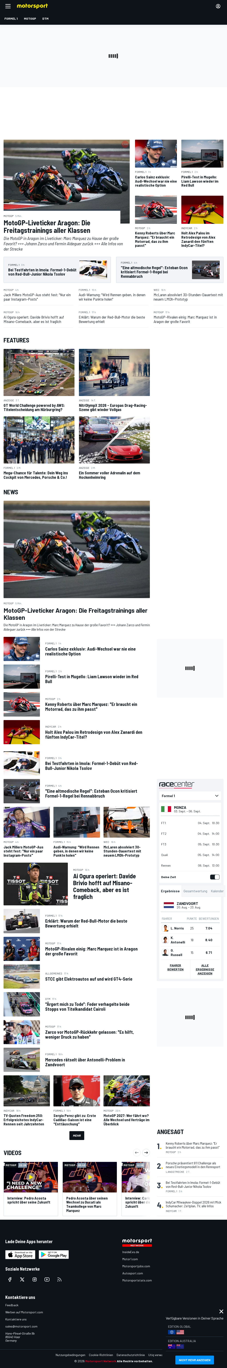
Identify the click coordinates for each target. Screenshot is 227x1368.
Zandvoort (187, 903)
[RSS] (59, 1279)
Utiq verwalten (158, 1355)
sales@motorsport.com (21, 1326)
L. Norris (177, 928)
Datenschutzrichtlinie (131, 1355)
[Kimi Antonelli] (165, 939)
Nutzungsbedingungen (70, 1355)
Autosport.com (132, 1273)
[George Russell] (165, 952)
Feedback (11, 1305)
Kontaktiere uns (16, 1319)
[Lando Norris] (165, 928)
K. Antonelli (178, 940)
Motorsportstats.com (137, 1280)
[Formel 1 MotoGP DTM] (190, 795)
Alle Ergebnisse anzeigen (205, 969)
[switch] (214, 877)
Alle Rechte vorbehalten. (135, 1361)
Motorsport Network (100, 1361)
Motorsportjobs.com (136, 1266)
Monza (180, 807)
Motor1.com (130, 1259)
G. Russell (176, 952)
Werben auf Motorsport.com (24, 1312)
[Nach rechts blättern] (146, 1152)
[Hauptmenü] (8, 6)
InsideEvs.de (130, 1252)
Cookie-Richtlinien (101, 1355)
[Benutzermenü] (218, 6)
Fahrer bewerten (175, 967)
